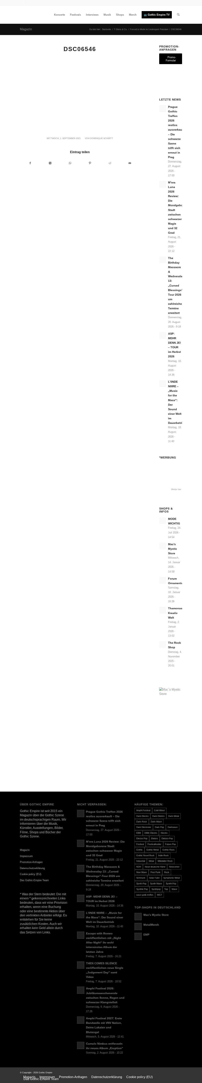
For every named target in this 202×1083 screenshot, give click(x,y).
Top (166, 889)
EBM (138, 833)
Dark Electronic (143, 827)
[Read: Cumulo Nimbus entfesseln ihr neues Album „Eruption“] (80, 1045)
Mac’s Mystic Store (172, 549)
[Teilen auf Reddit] (110, 163)
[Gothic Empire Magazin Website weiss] (49, 15)
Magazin (26, 29)
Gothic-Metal (152, 850)
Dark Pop (159, 827)
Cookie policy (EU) (30, 874)
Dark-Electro (142, 816)
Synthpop (156, 889)
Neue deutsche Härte (155, 867)
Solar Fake (154, 878)
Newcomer (174, 867)
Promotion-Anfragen (31, 862)
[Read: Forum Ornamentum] (162, 580)
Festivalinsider (154, 844)
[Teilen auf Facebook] (30, 163)
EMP (146, 934)
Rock (166, 872)
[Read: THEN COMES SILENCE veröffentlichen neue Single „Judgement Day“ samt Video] (80, 965)
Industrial (140, 861)
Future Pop (170, 844)
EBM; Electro (151, 833)
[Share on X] (50, 163)
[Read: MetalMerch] (138, 926)
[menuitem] (59, 15)
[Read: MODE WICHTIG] (162, 520)
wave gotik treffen (144, 895)
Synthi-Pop (171, 883)
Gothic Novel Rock (145, 855)
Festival (140, 844)
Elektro (154, 838)
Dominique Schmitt (101, 138)
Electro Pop (141, 838)
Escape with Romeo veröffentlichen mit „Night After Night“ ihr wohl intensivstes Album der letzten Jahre (103, 942)
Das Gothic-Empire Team (34, 880)
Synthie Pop (142, 889)
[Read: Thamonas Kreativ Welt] (162, 610)
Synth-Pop (141, 883)
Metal (151, 861)
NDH (138, 867)
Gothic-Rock (168, 850)
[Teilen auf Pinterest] (90, 163)
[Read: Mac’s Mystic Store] (162, 546)
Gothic (139, 850)
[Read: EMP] (138, 936)
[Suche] (178, 15)
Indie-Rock (163, 855)
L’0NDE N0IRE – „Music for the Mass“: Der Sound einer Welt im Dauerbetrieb (104, 917)
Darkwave (173, 827)
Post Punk (155, 872)
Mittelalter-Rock (165, 861)
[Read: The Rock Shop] (162, 644)
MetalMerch (151, 924)
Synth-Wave (156, 883)
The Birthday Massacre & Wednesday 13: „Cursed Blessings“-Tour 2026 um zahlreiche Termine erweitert (176, 286)
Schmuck (140, 878)
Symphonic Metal (171, 878)
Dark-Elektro (158, 816)
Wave (174, 889)
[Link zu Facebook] (21, 3)
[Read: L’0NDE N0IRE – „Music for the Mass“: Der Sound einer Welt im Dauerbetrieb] (162, 383)
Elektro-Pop (167, 838)
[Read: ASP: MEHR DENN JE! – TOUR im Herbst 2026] (162, 335)
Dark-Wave (156, 821)
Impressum (26, 856)
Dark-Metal (173, 816)
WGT (159, 895)
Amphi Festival (143, 810)
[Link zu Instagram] (27, 3)
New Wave (141, 872)
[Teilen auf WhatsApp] (70, 163)
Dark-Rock (141, 821)
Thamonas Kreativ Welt (175, 613)
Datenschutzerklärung (32, 868)
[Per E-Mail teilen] (130, 163)
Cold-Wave (159, 810)
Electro (164, 833)
